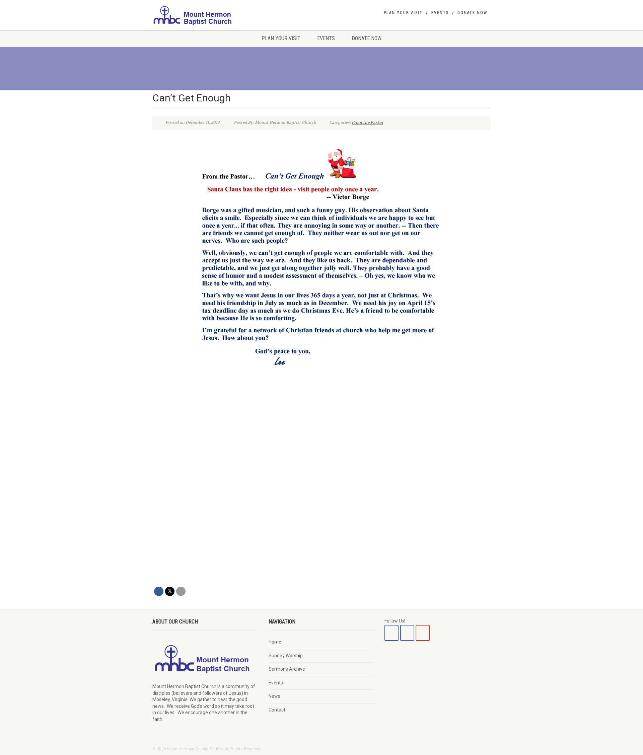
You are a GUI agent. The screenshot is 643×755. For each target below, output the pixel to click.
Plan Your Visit (403, 12)
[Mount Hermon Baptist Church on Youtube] (423, 633)
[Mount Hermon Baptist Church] (205, 15)
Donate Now (472, 12)
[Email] (181, 591)
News (274, 696)
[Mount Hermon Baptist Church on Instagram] (407, 633)
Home (275, 642)
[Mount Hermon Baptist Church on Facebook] (391, 633)
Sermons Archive (287, 669)
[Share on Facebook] (158, 591)
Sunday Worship (286, 655)
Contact (277, 709)
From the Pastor (367, 122)
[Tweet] (169, 591)
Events (440, 12)
